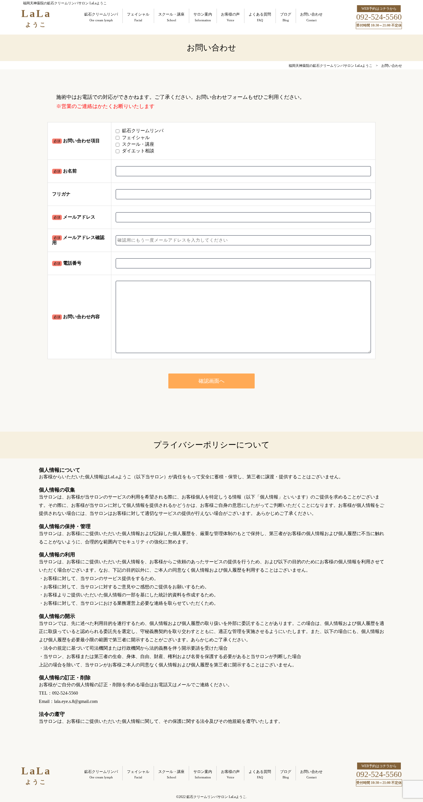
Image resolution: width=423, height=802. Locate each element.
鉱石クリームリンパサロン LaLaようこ (216, 797)
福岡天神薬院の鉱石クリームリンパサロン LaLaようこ (330, 66)
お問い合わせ (391, 66)
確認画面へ (211, 381)
